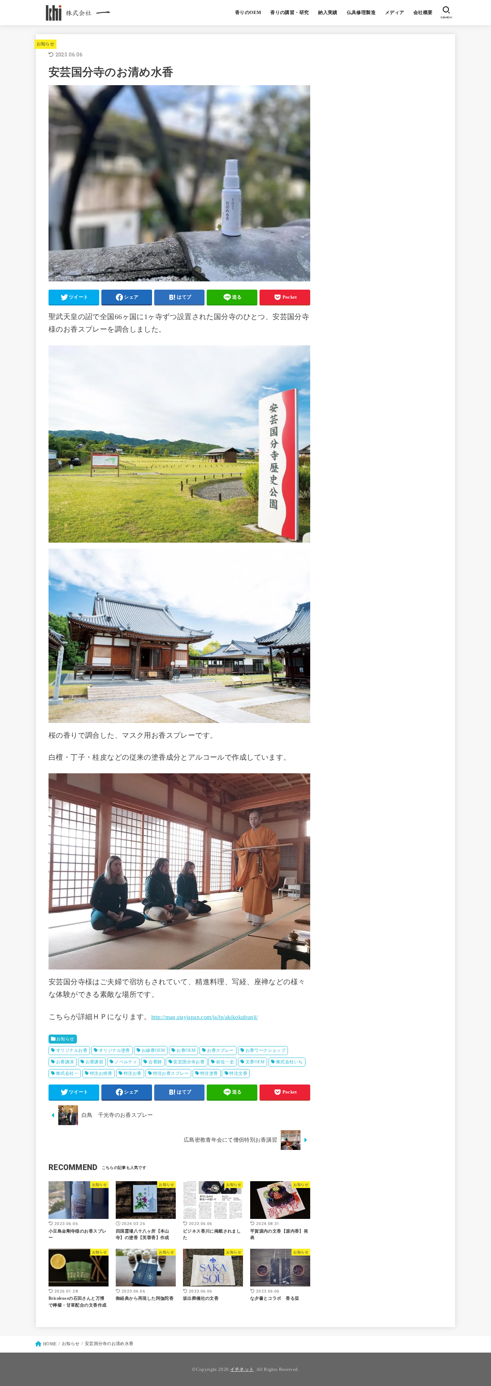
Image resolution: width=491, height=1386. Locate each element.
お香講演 (65, 1061)
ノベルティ (126, 1061)
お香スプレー (220, 1050)
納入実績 (328, 12)
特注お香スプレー (171, 1073)
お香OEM (186, 1050)
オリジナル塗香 (114, 1050)
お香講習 (95, 1061)
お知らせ (45, 43)
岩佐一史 (225, 1061)
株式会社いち (289, 1061)
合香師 (155, 1061)
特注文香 (238, 1073)
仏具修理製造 (361, 12)
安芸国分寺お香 (189, 1061)
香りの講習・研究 (289, 12)
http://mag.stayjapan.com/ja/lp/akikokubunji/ (204, 1017)
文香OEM (255, 1061)
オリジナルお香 (71, 1050)
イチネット (242, 1369)
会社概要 (423, 12)
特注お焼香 (101, 1073)
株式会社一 (67, 1073)
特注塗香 (209, 1073)
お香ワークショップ (266, 1050)
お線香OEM (153, 1050)
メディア (394, 12)
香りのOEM (248, 12)
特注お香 (133, 1073)
